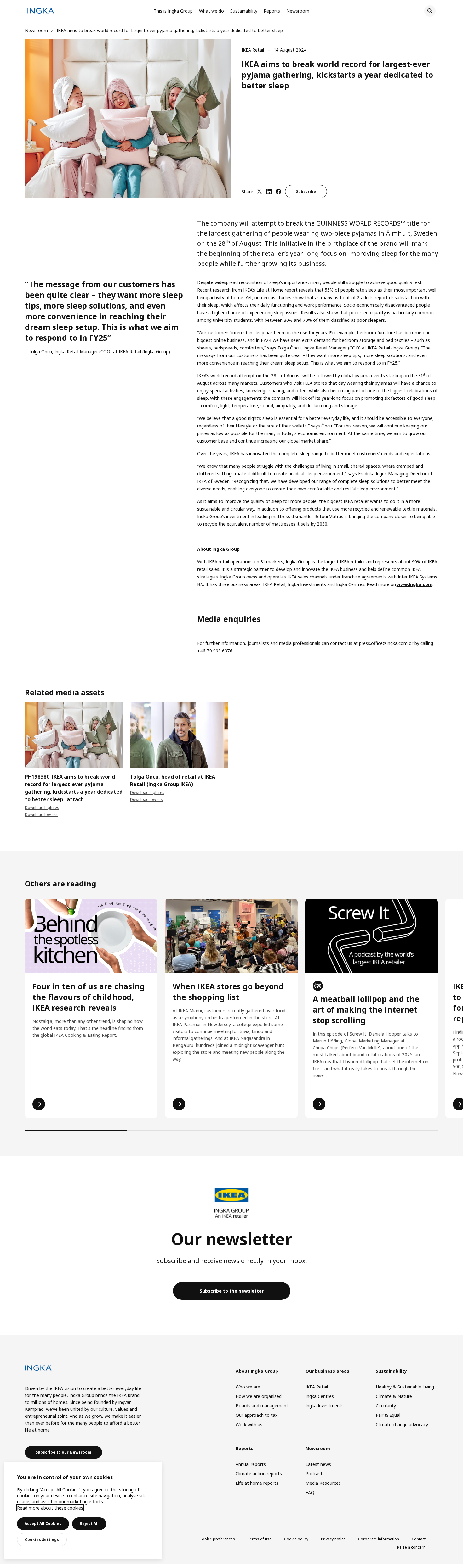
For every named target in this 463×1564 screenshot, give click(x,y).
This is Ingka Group (173, 11)
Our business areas (327, 1371)
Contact (419, 1539)
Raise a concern (411, 1547)
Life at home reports (257, 1483)
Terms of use (260, 1539)
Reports (272, 11)
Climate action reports (259, 1474)
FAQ (310, 1492)
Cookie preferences (217, 1539)
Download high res (42, 807)
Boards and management (262, 1406)
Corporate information (378, 1539)
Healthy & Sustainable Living (405, 1387)
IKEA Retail (253, 50)
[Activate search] (430, 11)
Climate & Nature (394, 1396)
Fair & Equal (388, 1415)
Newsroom (297, 11)
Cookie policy (296, 1539)
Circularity (386, 1406)
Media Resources (323, 1483)
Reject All (89, 1523)
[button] (25, 744)
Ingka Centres (320, 1396)
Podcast (314, 1474)
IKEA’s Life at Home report (270, 290)
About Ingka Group (257, 1371)
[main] (83, 1510)
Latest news (318, 1464)
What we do (211, 11)
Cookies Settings (42, 1539)
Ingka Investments (325, 1406)
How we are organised (259, 1396)
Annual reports (251, 1464)
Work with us (249, 1424)
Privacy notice (333, 1539)
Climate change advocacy (402, 1424)
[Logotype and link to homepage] (40, 11)
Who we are (248, 1387)
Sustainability (243, 11)
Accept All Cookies (43, 1523)
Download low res (41, 814)
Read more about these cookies (50, 1508)
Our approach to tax (256, 1415)
